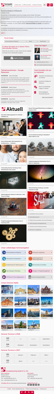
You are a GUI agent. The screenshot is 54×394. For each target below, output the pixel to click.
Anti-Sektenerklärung (18, 389)
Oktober (20, 345)
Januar (20, 355)
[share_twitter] (29, 392)
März (45, 355)
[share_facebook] (25, 392)
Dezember (46, 345)
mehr (2, 33)
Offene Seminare (27, 4)
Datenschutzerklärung (32, 389)
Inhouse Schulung (37, 4)
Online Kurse (18, 4)
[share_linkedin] (32, 392)
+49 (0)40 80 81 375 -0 (9, 378)
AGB (9, 389)
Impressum (43, 389)
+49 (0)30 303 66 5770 (36, 378)
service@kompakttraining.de (18, 383)
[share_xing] (21, 392)
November (33, 345)
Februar (33, 355)
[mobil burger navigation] (44, 5)
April (20, 361)
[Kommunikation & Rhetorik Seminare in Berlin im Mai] (48, 5)
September (46, 339)
